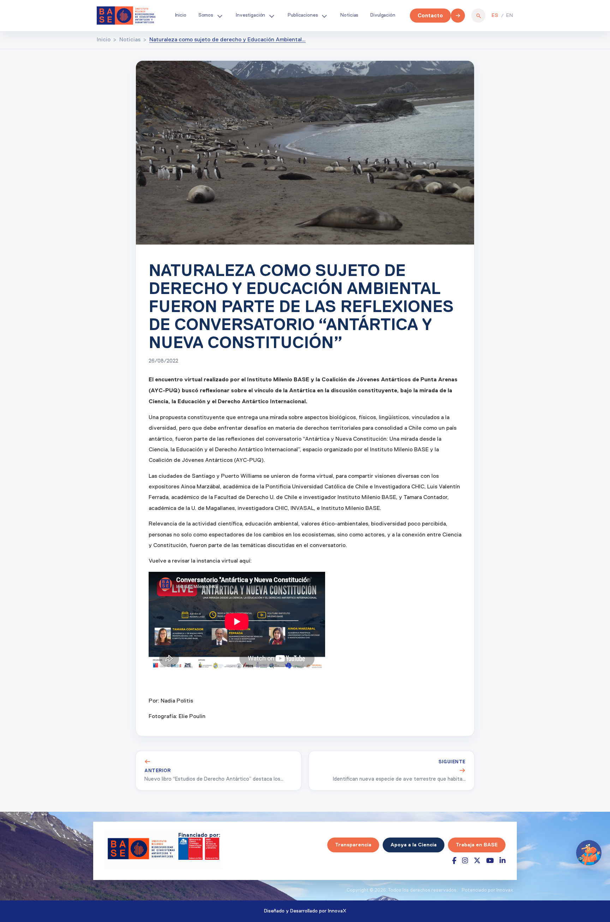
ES (495, 15)
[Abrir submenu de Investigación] (271, 15)
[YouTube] (490, 860)
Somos (205, 15)
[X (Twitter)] (477, 860)
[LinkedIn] (503, 860)
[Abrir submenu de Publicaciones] (324, 15)
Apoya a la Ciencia (413, 844)
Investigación (250, 15)
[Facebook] (454, 860)
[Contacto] (458, 15)
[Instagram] (465, 860)
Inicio (180, 15)
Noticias (349, 15)
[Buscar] (478, 15)
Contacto (430, 15)
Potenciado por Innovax (487, 890)
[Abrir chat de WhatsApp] (589, 852)
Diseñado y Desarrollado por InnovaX (305, 911)
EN (509, 15)
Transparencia (353, 844)
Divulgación (382, 15)
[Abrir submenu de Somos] (219, 15)
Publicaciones (303, 15)
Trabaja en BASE (477, 844)
